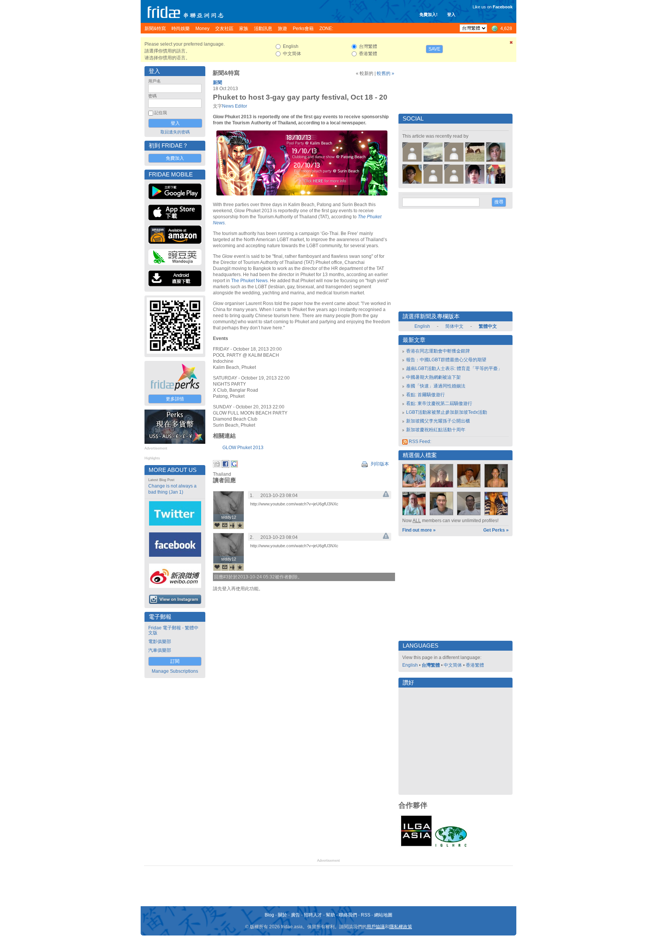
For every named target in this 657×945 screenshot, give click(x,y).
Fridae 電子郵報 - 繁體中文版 (173, 630)
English (422, 326)
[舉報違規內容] (386, 495)
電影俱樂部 (159, 641)
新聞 (217, 82)
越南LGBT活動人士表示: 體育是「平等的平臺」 (454, 368)
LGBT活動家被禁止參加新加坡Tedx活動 (446, 412)
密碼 (152, 96)
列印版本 (379, 464)
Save (434, 49)
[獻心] (217, 525)
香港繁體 (475, 665)
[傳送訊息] (225, 525)
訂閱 (174, 661)
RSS (365, 915)
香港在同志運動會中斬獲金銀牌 (438, 351)
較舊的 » (385, 73)
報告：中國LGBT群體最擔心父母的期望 (446, 359)
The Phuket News (249, 280)
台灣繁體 (431, 665)
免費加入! (428, 14)
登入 (451, 14)
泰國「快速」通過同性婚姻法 (435, 386)
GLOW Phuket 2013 (242, 447)
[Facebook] (225, 466)
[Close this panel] (511, 43)
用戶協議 (376, 926)
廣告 (295, 915)
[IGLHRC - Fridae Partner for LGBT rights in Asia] (451, 846)
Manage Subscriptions (175, 671)
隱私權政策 (400, 926)
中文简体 (453, 665)
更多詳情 (175, 399)
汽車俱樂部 (159, 650)
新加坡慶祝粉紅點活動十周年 (435, 429)
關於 (282, 915)
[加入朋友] (232, 525)
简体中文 (454, 326)
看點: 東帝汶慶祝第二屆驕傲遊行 (439, 403)
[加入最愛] (240, 525)
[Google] (234, 466)
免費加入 (175, 158)
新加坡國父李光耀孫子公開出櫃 (438, 421)
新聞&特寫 (226, 73)
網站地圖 (383, 915)
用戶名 (154, 81)
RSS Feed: (419, 441)
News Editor (234, 106)
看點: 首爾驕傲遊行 (425, 394)
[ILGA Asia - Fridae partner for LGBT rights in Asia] (416, 846)
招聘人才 (313, 915)
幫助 (330, 915)
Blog (269, 915)
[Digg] (217, 466)
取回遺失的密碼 (175, 132)
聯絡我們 (348, 915)
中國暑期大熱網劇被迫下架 (433, 377)
